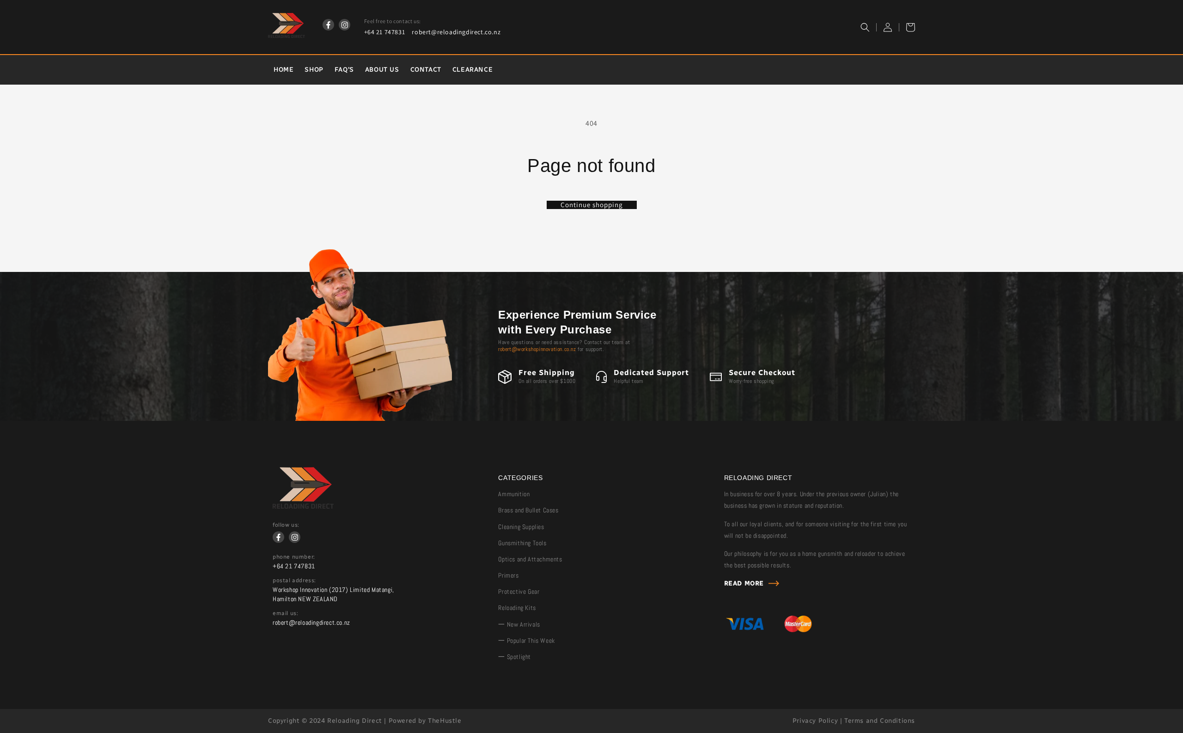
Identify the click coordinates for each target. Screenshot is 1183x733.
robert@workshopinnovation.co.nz (537, 349)
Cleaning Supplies (521, 527)
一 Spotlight (514, 657)
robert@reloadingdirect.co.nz (456, 32)
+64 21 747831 (384, 32)
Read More (744, 583)
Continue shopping (592, 205)
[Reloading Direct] (303, 506)
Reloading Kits (517, 608)
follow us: (286, 525)
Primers (508, 575)
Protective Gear (518, 591)
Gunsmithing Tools (522, 543)
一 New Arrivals (519, 624)
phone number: (294, 557)
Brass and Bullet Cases (528, 510)
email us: (285, 613)
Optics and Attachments (530, 559)
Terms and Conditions (879, 721)
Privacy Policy (815, 721)
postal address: (294, 580)
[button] (865, 27)
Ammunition (514, 494)
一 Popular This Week (526, 640)
